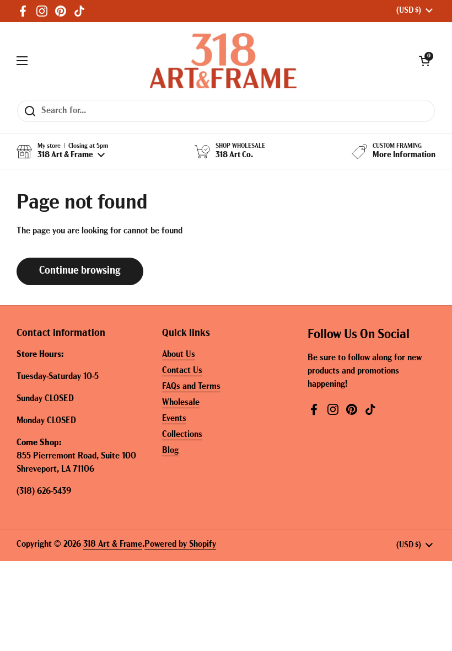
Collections (182, 434)
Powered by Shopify (180, 544)
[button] (424, 61)
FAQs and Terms (191, 386)
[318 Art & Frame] (223, 60)
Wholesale (181, 402)
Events (174, 418)
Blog (170, 450)
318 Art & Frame (112, 544)
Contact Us (182, 370)
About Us (178, 354)
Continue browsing (80, 271)
